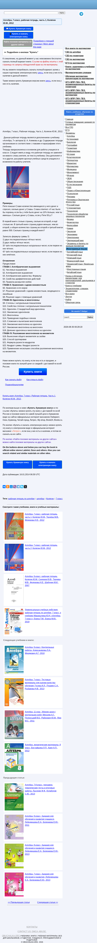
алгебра (40, 499)
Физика (70, 219)
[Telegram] (18, 486)
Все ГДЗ (69, 127)
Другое (68, 297)
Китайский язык (74, 272)
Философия (72, 225)
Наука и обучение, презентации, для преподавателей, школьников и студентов (80, 279)
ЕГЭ (67, 130)
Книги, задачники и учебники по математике (80, 68)
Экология (71, 231)
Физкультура (73, 222)
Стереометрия (74, 208)
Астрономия (72, 139)
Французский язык (75, 261)
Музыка (70, 175)
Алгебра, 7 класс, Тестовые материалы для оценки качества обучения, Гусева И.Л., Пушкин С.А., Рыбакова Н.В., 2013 (42, 684)
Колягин (50, 499)
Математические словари (78, 73)
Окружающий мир (75, 240)
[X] (25, 486)
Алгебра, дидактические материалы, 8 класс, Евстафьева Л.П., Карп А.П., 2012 (43, 748)
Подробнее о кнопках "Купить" (22, 52)
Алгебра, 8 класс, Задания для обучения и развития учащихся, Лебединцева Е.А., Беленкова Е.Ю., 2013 (41, 849)
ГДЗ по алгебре (73, 52)
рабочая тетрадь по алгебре (21, 499)
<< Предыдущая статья (19, 902)
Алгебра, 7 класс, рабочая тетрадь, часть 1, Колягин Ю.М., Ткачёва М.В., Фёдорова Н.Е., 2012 (42, 517)
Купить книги (33, 371)
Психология (72, 194)
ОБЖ (69, 178)
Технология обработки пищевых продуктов (77, 215)
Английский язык (75, 252)
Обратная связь (72, 302)
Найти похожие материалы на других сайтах (17, 43)
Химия (70, 228)
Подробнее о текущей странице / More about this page (43, 44)
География (72, 145)
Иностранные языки (76, 269)
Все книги (70, 294)
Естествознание (74, 184)
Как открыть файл (35, 380)
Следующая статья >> (47, 902)
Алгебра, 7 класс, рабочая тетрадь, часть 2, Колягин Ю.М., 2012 (41, 546)
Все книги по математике (78, 48)
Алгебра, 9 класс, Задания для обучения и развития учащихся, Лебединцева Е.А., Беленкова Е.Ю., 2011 (41, 820)
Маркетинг (72, 163)
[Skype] (21, 486)
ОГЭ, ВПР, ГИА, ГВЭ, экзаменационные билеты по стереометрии (80, 100)
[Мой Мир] (11, 486)
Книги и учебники (73, 286)
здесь (40, 73)
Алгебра (71, 136)
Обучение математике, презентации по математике (79, 77)
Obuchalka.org (11, 936)
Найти (68, 299)
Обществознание (75, 181)
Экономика (72, 234)
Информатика (73, 151)
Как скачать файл (13, 380)
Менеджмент (73, 172)
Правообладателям (14, 385)
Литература (72, 160)
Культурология (74, 157)
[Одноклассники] (7, 486)
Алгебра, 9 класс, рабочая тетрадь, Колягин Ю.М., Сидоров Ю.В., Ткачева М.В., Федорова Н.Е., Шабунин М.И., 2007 (42, 581)
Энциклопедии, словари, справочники (77, 290)
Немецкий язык (74, 258)
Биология (71, 142)
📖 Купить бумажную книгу (18, 28)
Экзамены (70, 133)
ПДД (69, 188)
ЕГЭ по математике (75, 63)
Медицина (72, 169)
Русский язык (73, 205)
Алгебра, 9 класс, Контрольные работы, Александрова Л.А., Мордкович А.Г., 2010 (39, 650)
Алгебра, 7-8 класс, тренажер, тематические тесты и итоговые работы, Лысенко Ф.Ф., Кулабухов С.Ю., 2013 (40, 789)
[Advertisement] (24, 108)
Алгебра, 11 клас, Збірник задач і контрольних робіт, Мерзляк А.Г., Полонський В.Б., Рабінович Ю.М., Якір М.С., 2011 (43, 716)
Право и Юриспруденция (78, 191)
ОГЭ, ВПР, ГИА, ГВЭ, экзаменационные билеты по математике (80, 92)
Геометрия (72, 148)
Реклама (71, 197)
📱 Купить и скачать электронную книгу (18, 35)
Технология (72, 211)
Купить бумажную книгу (17, 462)
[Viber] (14, 486)
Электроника (73, 237)
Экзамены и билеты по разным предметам (77, 244)
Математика (72, 166)
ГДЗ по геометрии (74, 56)
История (71, 154)
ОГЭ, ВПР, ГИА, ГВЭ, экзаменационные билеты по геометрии (80, 84)
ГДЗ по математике (75, 59)
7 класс (59, 499)
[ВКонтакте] (4, 486)
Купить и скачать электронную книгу (47, 463)
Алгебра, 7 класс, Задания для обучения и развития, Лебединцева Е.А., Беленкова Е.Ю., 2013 (41, 877)
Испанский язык (74, 255)
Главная (69, 119)
